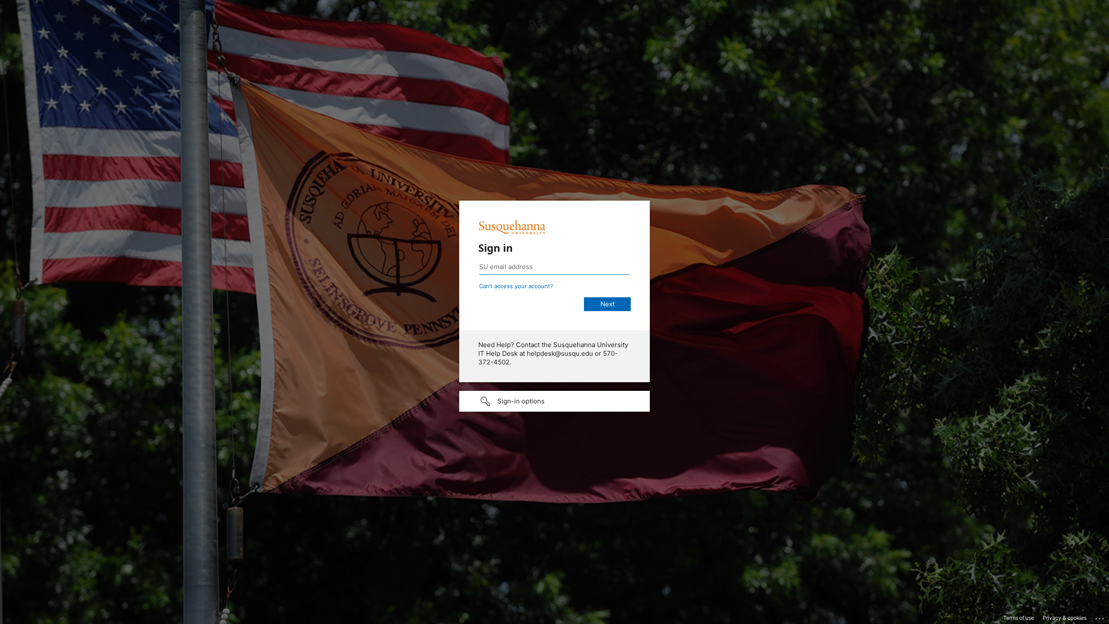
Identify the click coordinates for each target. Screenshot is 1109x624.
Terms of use (1018, 617)
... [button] (1100, 616)
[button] (554, 401)
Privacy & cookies (1064, 617)
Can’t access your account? (516, 286)
